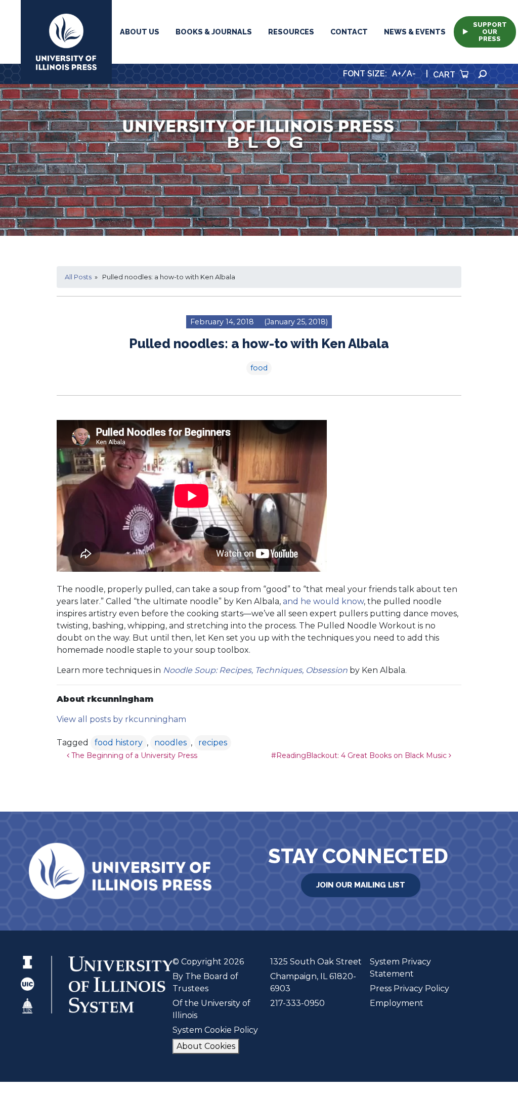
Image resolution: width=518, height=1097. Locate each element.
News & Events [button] (415, 31)
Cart (445, 74)
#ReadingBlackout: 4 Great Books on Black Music (360, 755)
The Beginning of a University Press (133, 755)
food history (119, 742)
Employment (396, 1003)
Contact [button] (349, 31)
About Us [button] (139, 31)
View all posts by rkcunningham (121, 719)
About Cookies (206, 1046)
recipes (212, 742)
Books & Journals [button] (214, 31)
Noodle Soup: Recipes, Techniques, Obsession (255, 670)
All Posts (78, 277)
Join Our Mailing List (360, 885)
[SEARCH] (482, 74)
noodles (170, 742)
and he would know (323, 601)
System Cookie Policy (215, 1030)
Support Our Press (490, 32)
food (259, 367)
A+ (396, 73)
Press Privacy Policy (409, 988)
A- (411, 73)
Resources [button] (291, 31)
